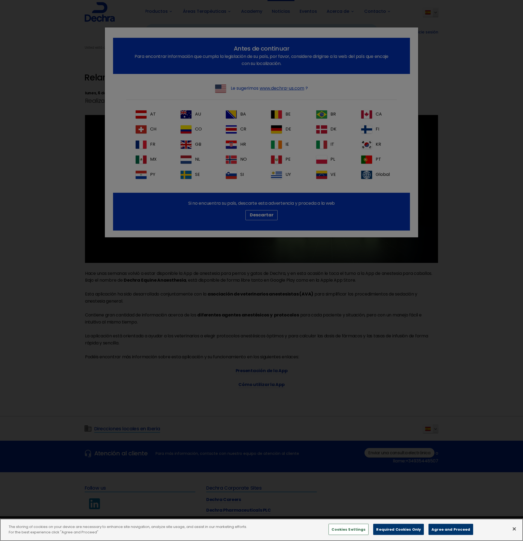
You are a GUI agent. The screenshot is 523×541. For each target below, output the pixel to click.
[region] (261, 530)
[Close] (514, 529)
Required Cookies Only (398, 529)
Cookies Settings (349, 529)
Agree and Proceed (450, 529)
